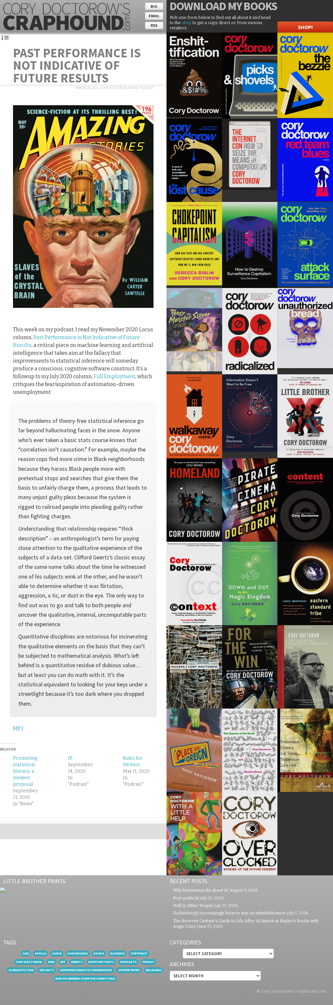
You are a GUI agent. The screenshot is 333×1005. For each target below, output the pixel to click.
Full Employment (114, 376)
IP (70, 758)
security (46, 970)
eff (62, 962)
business (117, 953)
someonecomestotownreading (86, 970)
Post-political (185, 898)
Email (154, 15)
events (77, 962)
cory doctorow (29, 962)
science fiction (21, 970)
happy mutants (101, 962)
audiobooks (78, 953)
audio (57, 953)
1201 (25, 953)
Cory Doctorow (113, 87)
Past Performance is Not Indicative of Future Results (77, 65)
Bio (154, 6)
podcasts (128, 962)
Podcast (146, 87)
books (99, 953)
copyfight (139, 953)
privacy (148, 962)
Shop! (305, 27)
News (133, 87)
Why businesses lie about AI (201, 890)
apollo (41, 953)
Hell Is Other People (193, 905)
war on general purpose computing (85, 978)
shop (187, 22)
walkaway (154, 970)
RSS (154, 25)
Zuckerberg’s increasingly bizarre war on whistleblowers (229, 913)
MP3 (18, 728)
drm (51, 962)
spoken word (129, 970)
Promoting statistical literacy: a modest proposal (25, 771)
